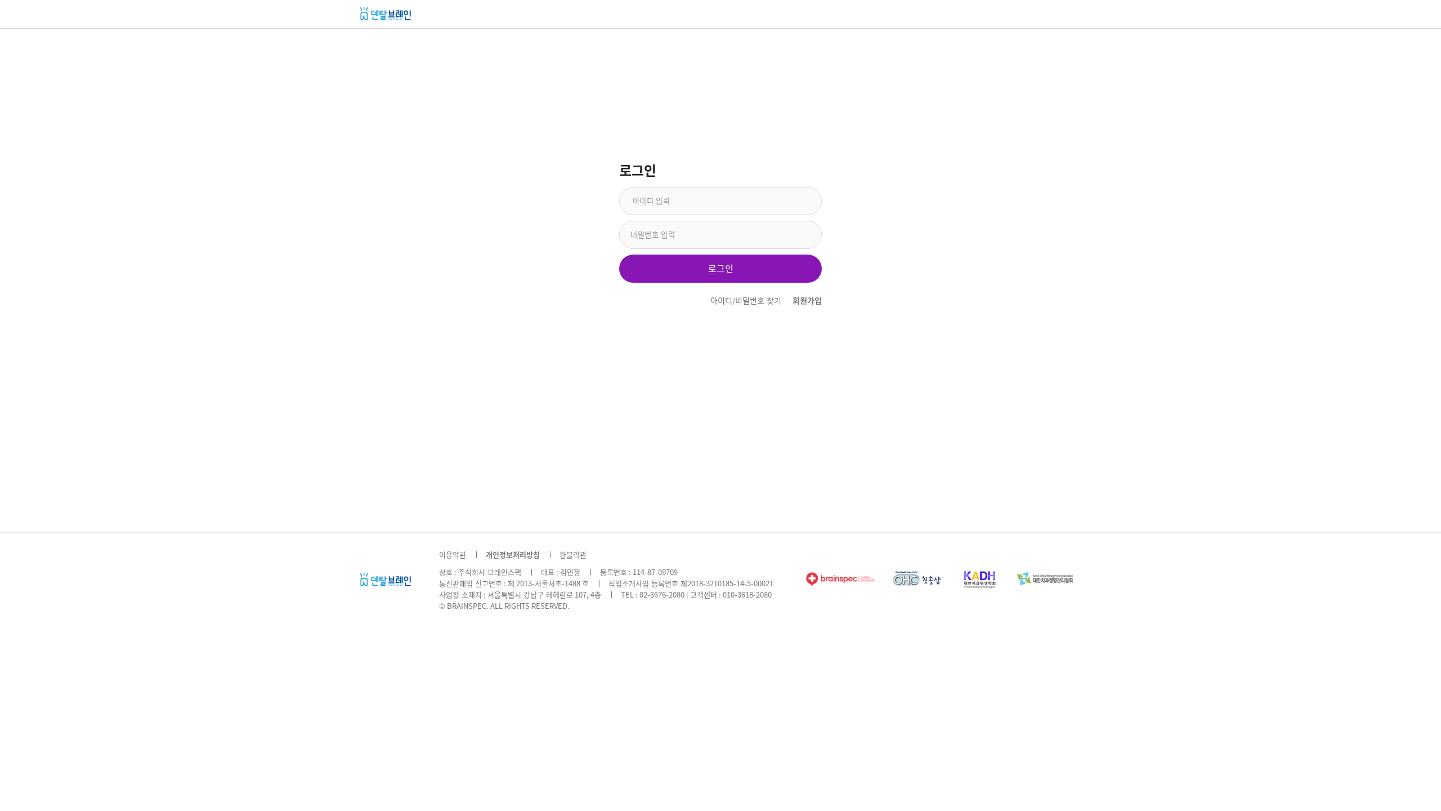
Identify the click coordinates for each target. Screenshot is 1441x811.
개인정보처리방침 (513, 555)
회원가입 (807, 301)
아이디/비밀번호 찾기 (745, 301)
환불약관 (573, 555)
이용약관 (452, 555)
